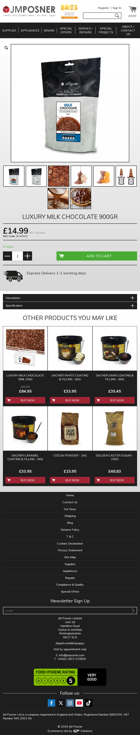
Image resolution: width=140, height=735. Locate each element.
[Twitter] (61, 703)
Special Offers (70, 591)
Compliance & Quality (70, 584)
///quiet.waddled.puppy (70, 643)
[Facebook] (51, 703)
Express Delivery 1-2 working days (56, 273)
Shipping (70, 516)
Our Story (70, 509)
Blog (70, 523)
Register (103, 8)
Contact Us (70, 502)
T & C (70, 536)
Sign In (117, 8)
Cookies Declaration (70, 543)
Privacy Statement (70, 550)
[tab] (70, 298)
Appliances (70, 571)
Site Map (70, 557)
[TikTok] (88, 703)
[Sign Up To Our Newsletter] (133, 610)
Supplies (70, 564)
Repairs (70, 578)
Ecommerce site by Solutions (70, 731)
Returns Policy (70, 529)
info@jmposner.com (71, 655)
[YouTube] (79, 703)
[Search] (117, 16)
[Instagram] (70, 703)
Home (70, 495)
